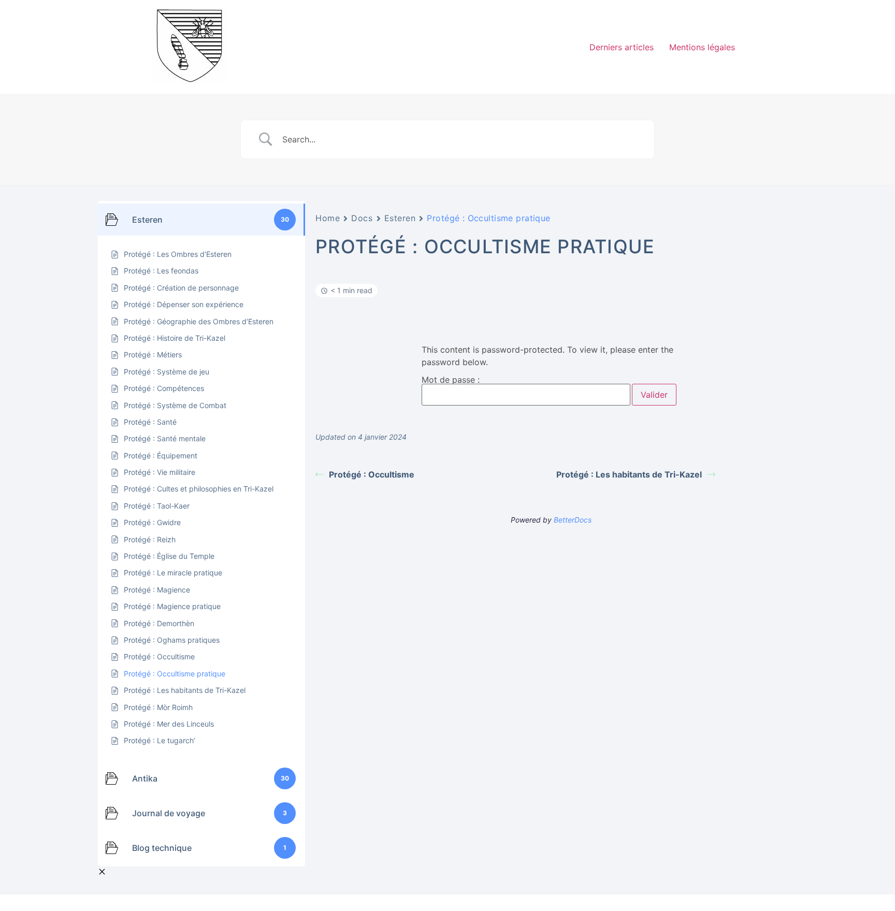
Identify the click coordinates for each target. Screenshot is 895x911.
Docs (361, 218)
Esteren (400, 218)
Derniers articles (621, 47)
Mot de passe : (451, 380)
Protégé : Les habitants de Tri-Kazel (629, 474)
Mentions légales (702, 47)
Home (327, 218)
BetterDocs (572, 519)
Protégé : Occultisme (371, 474)
